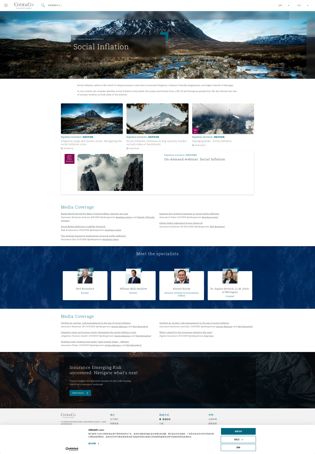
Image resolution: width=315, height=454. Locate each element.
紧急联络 (166, 419)
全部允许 (238, 431)
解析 (74, 39)
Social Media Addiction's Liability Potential (83, 226)
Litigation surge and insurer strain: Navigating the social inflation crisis (98, 332)
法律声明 (213, 419)
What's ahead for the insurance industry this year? (186, 332)
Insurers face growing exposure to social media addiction (189, 214)
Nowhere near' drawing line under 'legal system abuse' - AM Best (95, 342)
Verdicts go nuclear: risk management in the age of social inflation (96, 323)
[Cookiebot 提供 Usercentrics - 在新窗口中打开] (72, 449)
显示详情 (92, 443)
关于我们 (114, 419)
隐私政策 (213, 423)
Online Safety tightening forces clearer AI (181, 223)
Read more (78, 393)
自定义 (237, 439)
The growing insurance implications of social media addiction (93, 236)
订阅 (161, 423)
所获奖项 (114, 423)
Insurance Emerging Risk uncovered (91, 39)
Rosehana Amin (110, 239)
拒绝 (238, 447)
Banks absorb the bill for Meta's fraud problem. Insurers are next (94, 214)
